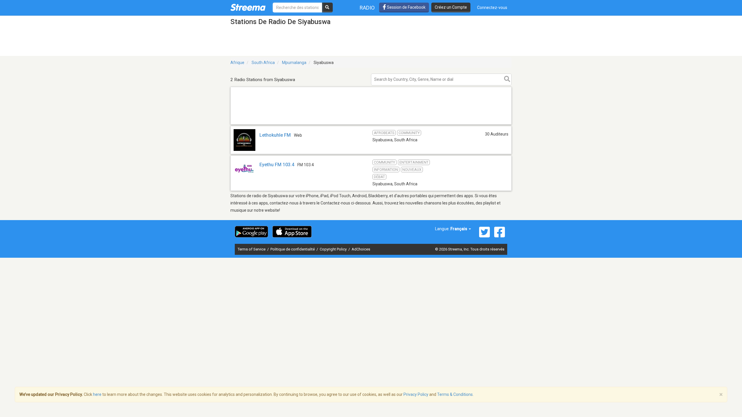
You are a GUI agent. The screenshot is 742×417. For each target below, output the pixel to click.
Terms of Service (252, 249)
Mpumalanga (294, 62)
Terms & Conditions (455, 394)
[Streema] (247, 7)
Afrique (237, 62)
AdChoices (361, 249)
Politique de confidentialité (293, 249)
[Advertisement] (371, 124)
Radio (367, 8)
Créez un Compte (451, 7)
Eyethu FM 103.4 (276, 164)
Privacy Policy (415, 394)
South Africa (263, 62)
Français (459, 228)
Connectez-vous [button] (492, 7)
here (97, 394)
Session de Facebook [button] (405, 7)
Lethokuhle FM (275, 135)
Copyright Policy (334, 249)
